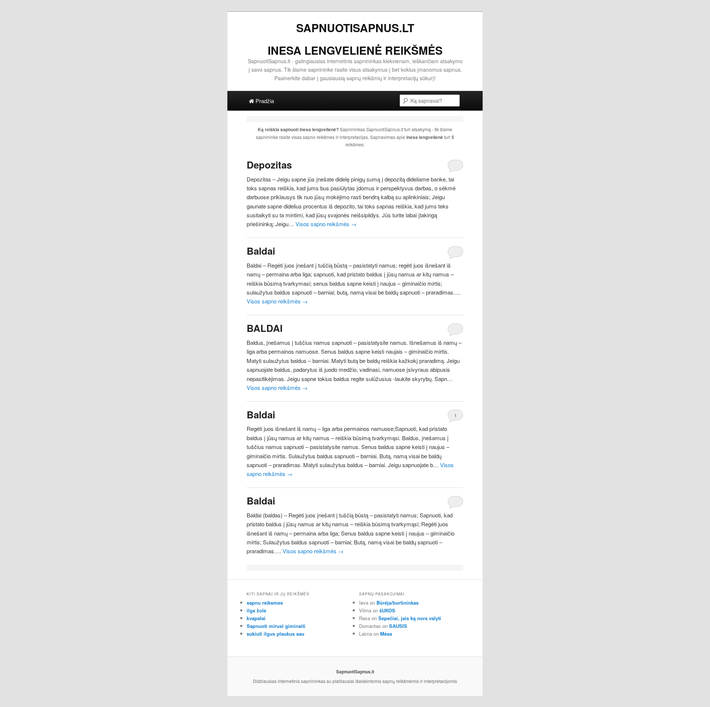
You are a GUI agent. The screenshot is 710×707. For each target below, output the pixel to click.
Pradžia (264, 101)
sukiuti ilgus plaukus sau (275, 633)
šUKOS (387, 610)
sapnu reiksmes (265, 602)
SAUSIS (398, 625)
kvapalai (256, 618)
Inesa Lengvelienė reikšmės (355, 50)
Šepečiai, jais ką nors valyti (409, 618)
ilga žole (256, 610)
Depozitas (269, 164)
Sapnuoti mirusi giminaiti (276, 625)
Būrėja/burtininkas (397, 602)
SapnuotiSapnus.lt (355, 27)
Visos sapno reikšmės (325, 224)
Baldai (261, 251)
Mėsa (386, 633)
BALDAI (265, 328)
